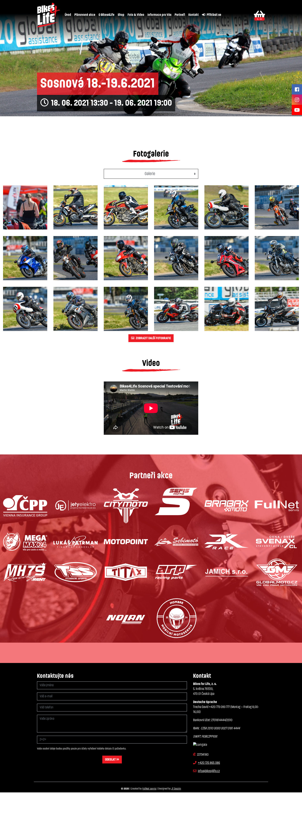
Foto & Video (136, 14)
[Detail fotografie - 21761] (25, 207)
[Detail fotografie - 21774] (75, 309)
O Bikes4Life (106, 14)
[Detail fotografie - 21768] (75, 258)
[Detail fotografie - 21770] (176, 258)
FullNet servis (149, 788)
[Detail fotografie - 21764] (176, 207)
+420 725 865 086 (209, 762)
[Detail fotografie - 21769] (126, 258)
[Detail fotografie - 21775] (126, 309)
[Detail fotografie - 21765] (226, 207)
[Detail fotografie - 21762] (75, 207)
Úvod (68, 14)
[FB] (297, 89)
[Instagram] (297, 100)
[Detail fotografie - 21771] (226, 258)
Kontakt (193, 14)
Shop (121, 14)
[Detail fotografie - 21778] (277, 309)
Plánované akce (84, 14)
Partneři (180, 14)
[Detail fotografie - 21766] (277, 207)
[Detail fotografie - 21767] (25, 258)
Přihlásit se (213, 14)
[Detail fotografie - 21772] (277, 258)
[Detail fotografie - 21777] (226, 309)
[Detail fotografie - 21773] (25, 309)
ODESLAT (110, 759)
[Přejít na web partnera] (25, 506)
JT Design (176, 788)
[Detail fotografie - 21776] (176, 309)
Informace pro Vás (159, 14)
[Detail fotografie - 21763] (126, 207)
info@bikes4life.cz (209, 771)
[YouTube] (297, 110)
